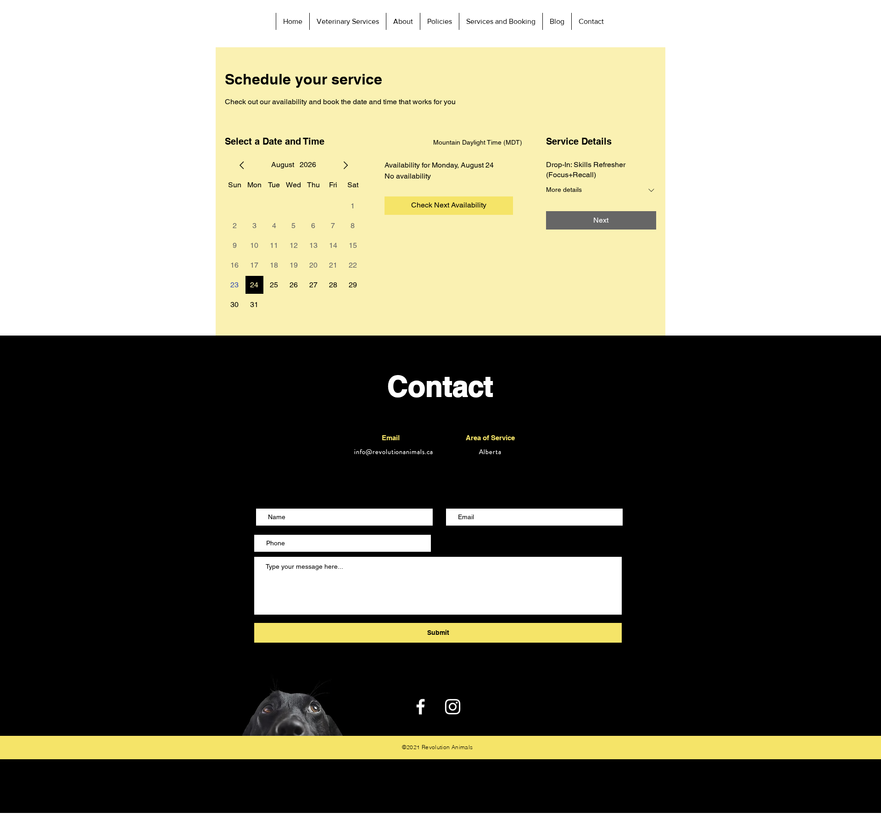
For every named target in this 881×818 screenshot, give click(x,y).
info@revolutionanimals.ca (394, 451)
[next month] (345, 165)
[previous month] (241, 165)
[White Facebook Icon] (420, 706)
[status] (477, 142)
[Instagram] (452, 706)
